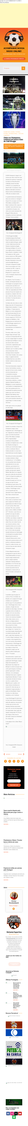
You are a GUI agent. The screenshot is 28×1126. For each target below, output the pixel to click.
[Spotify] (14, 1117)
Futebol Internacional (11, 133)
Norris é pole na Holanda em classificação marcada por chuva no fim (17, 985)
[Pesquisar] (23, 68)
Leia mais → (6, 824)
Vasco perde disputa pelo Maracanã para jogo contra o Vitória (13, 812)
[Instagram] (12, 1113)
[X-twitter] (16, 1113)
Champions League (9, 131)
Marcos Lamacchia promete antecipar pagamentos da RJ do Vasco (17, 995)
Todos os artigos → (14, 905)
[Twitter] (14, 909)
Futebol (18, 131)
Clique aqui (14, 89)
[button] (5, 761)
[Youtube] (20, 1113)
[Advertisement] (14, 15)
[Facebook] (8, 1113)
